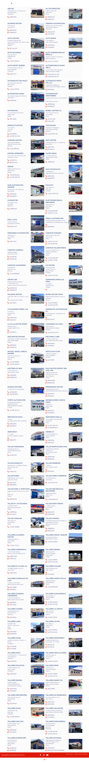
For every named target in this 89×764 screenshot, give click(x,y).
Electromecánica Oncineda (54, 201)
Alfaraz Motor (15, 23)
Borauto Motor (15, 125)
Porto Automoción (16, 400)
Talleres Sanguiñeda (55, 721)
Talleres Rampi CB (54, 680)
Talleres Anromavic (17, 550)
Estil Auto (12, 220)
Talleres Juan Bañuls (56, 594)
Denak (10, 167)
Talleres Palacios (16, 665)
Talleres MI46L (14, 638)
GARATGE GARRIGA (15, 250)
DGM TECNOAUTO (53, 169)
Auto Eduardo (14, 53)
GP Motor (50, 265)
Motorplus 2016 (15, 368)
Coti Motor (51, 140)
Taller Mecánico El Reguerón (55, 490)
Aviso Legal (69, 754)
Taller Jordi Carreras (56, 476)
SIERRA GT (50, 432)
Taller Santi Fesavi (54, 504)
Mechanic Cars (52, 337)
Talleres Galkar (53, 566)
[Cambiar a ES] (44, 759)
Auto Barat (51, 38)
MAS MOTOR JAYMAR (16, 337)
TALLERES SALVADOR (54, 708)
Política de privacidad (80, 754)
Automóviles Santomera (52, 95)
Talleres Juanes (15, 609)
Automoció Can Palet (17, 81)
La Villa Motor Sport (17, 324)
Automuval (13, 111)
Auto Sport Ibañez (16, 65)
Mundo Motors (15, 387)
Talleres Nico (14, 653)
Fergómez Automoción (18, 233)
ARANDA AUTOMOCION (55, 23)
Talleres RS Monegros (56, 695)
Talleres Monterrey (55, 638)
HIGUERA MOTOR (15, 294)
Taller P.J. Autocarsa (17, 504)
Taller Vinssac (52, 518)
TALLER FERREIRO (53, 463)
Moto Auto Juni (53, 351)
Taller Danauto (15, 463)
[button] (11, 3)
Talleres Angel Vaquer (56, 535)
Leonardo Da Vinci (54, 324)
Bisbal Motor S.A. (54, 111)
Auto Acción (13, 38)
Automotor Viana (16, 94)
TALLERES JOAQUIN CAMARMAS (16, 595)
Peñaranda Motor (54, 387)
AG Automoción (53, 9)
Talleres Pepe (52, 665)
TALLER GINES (13, 476)
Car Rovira (51, 125)
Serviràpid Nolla (54, 417)
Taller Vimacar (15, 518)
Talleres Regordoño (17, 695)
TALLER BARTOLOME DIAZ (56, 447)
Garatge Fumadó (53, 233)
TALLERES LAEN (14, 621)
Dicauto (49, 185)
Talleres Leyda (53, 621)
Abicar (11, 9)
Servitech (12, 432)
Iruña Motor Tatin (54, 294)
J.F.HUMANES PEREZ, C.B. (18, 309)
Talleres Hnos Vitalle (56, 578)
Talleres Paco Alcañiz (56, 653)
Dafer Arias (51, 153)
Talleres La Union (54, 609)
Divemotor (13, 200)
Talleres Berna (53, 550)
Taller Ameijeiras (16, 447)
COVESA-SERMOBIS (15, 153)
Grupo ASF (12, 280)
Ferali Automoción (54, 218)
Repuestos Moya (15, 417)
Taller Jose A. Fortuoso (19, 489)
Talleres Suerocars (17, 738)
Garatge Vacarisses (17, 265)
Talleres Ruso (14, 708)
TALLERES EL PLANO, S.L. (18, 566)
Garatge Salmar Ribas (56, 248)
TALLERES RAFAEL (15, 680)
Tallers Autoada (53, 738)
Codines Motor (15, 140)
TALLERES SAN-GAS (15, 721)
